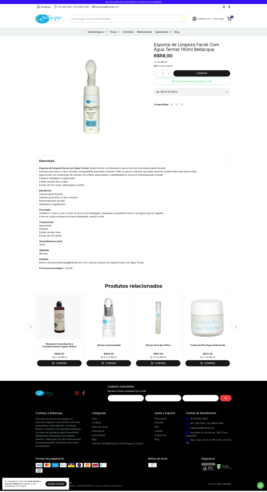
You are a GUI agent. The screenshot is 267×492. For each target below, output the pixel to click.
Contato (159, 431)
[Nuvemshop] (220, 484)
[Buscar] (183, 18)
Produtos (96, 422)
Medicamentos (144, 32)
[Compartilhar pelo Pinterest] (182, 104)
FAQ (157, 426)
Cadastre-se (204, 18)
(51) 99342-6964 (199, 418)
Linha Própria (98, 435)
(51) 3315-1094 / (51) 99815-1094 (73, 7)
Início (94, 418)
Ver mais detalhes (164, 66)
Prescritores (98, 431)
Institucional (160, 435)
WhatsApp (46, 7)
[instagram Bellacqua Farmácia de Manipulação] (223, 6)
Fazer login (218, 18)
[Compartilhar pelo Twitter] (177, 104)
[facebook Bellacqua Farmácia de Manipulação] (229, 6)
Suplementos (161, 32)
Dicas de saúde (100, 426)
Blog (177, 32)
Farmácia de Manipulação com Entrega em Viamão (117, 443)
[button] (192, 81)
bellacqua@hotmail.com (107, 7)
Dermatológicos (96, 32)
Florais (113, 32)
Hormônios (128, 32)
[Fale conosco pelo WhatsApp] (260, 485)
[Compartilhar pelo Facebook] (171, 104)
